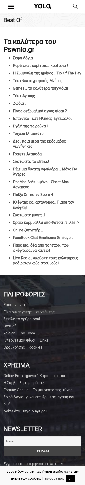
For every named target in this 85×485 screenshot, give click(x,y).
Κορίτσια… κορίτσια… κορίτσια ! (40, 65)
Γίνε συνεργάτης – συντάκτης (29, 312)
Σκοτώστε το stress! (31, 161)
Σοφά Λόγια (23, 58)
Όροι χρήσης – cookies (23, 347)
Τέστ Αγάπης (24, 96)
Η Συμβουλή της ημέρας (24, 383)
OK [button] (70, 478)
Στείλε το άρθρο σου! (22, 319)
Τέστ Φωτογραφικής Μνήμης (38, 80)
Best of (10, 326)
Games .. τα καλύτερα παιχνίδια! (40, 88)
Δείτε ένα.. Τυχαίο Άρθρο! (25, 411)
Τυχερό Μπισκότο (28, 133)
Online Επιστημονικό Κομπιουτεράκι (34, 375)
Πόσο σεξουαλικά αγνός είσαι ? (40, 111)
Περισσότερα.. (53, 478)
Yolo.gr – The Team (19, 333)
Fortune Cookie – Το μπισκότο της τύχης (38, 390)
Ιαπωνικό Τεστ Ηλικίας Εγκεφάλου (42, 118)
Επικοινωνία (14, 305)
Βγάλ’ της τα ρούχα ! (30, 126)
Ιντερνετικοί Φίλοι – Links (26, 340)
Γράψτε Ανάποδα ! (28, 154)
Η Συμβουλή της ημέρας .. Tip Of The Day (47, 73)
